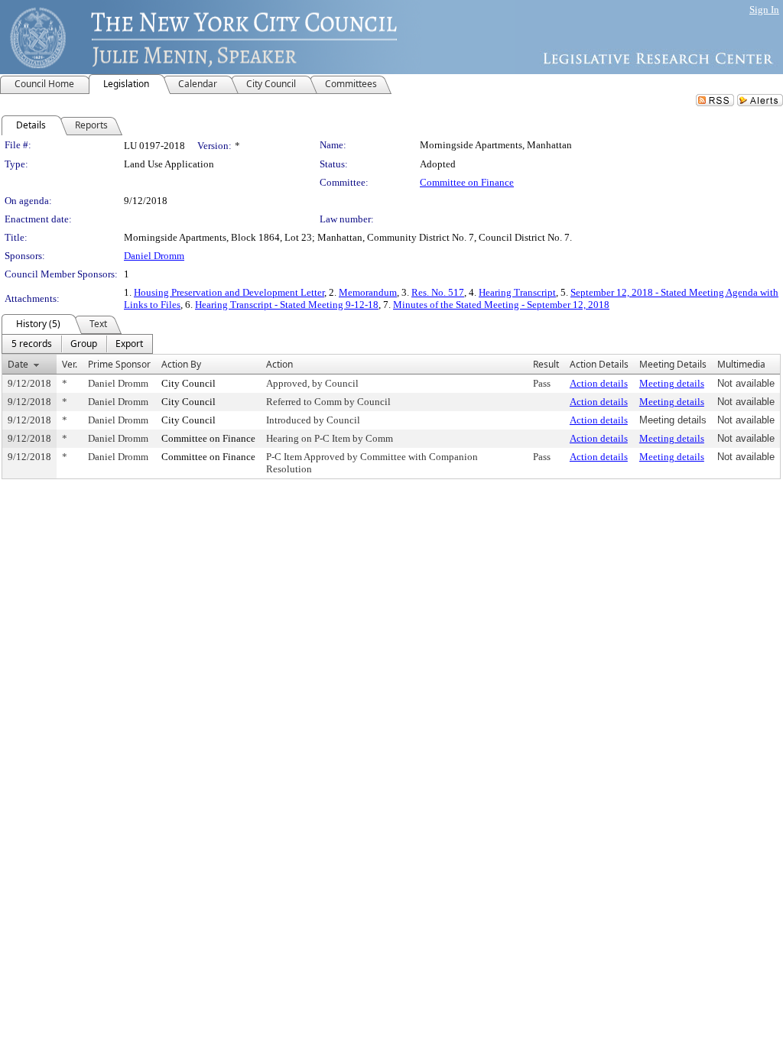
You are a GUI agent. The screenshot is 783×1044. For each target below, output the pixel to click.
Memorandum (368, 292)
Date (18, 364)
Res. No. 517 (437, 292)
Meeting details (671, 383)
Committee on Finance (467, 182)
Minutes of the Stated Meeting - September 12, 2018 (501, 304)
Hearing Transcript (517, 292)
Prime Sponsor (119, 364)
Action (279, 364)
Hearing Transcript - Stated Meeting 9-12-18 (287, 304)
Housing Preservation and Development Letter (229, 292)
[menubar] (77, 344)
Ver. (69, 364)
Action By (181, 364)
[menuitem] (31, 344)
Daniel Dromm (154, 255)
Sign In (764, 9)
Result (546, 364)
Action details (599, 383)
